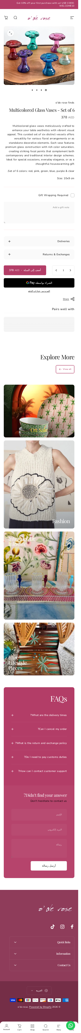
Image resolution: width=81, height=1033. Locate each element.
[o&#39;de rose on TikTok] (52, 926)
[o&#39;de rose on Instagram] (62, 926)
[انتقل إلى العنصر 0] (46, 90)
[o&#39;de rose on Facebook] (72, 926)
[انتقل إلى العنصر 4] (32, 90)
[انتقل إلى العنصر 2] (41, 90)
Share (66, 299)
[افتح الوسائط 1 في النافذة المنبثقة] (10, 33)
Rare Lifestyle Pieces (17, 662)
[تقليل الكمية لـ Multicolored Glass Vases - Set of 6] (70, 270)
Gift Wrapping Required (53, 195)
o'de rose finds (65, 102)
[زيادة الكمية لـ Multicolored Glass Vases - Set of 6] (56, 270)
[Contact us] (70, 1025)
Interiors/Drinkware (21, 541)
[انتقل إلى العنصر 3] (37, 90)
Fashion (61, 520)
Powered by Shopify (40, 1006)
